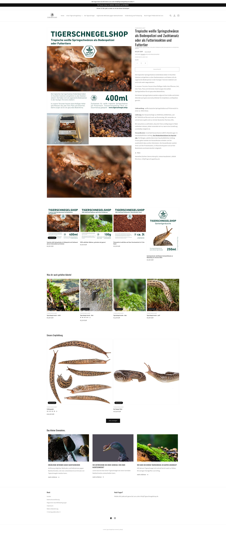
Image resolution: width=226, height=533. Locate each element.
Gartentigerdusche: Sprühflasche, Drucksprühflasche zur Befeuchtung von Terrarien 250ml (160, 256)
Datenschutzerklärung (53, 499)
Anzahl (136, 60)
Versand (143, 54)
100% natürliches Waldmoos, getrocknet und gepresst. (93, 242)
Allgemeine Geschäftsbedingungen (57, 502)
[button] (74, 15)
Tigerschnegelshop (110, 529)
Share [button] (138, 152)
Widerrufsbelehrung (52, 509)
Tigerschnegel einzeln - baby (120, 315)
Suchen (49, 496)
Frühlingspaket (50, 409)
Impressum (50, 506)
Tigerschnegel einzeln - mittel (54, 315)
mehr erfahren (52, 477)
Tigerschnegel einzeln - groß (153, 315)
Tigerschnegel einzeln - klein (86, 315)
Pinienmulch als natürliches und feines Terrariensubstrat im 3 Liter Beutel (128, 243)
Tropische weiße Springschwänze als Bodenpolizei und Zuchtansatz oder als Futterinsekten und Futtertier (62, 243)
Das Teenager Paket (117, 409)
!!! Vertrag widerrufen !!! (54, 512)
